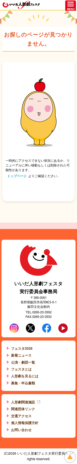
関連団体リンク (23, 408)
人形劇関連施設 (23, 401)
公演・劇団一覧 (23, 362)
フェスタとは (21, 369)
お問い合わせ (21, 429)
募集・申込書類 (23, 382)
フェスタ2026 (22, 348)
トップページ (17, 175)
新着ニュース (21, 355)
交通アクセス (21, 415)
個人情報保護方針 (24, 422)
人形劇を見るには (24, 375)
